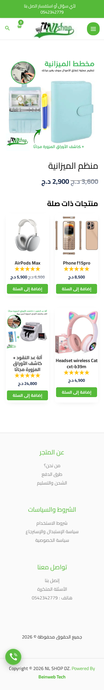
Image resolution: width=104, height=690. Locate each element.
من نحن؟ (52, 465)
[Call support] (13, 657)
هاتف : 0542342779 (52, 597)
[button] (7, 29)
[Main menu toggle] (93, 28)
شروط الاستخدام (52, 523)
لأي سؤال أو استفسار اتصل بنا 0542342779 (50, 9)
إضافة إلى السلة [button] (76, 289)
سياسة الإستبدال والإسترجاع (52, 531)
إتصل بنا (52, 580)
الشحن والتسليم (52, 482)
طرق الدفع (52, 474)
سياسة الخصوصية (52, 540)
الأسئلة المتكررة (52, 589)
